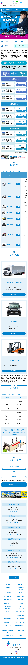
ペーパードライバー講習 (7, 615)
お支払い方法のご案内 (7, 599)
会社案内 (8, 584)
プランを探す (20, 603)
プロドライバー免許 (14, 466)
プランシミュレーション (20, 607)
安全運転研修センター (20, 615)
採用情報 (20, 635)
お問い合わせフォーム (14, 484)
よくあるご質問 (7, 592)
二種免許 (14, 471)
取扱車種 (6, 41)
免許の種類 (20, 41)
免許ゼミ (8, 611)
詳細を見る (13, 294)
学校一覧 (14, 577)
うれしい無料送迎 (7, 603)
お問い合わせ (20, 599)
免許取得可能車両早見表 (8, 607)
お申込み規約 (8, 625)
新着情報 (8, 587)
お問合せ (13, 3)
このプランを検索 (20, 85)
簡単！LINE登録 (20, 618)
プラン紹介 (20, 592)
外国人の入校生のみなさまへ (20, 626)
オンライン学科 (20, 596)
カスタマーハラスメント (7, 636)
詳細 (18, 184)
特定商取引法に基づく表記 (7, 631)
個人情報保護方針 (7, 622)
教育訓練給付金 (7, 46)
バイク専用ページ (20, 622)
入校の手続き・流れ (7, 596)
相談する (16, 3)
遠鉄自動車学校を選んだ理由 (20, 588)
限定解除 (14, 476)
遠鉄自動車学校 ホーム (5, 5)
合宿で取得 (20, 46)
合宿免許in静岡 (20, 630)
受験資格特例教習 (7, 618)
